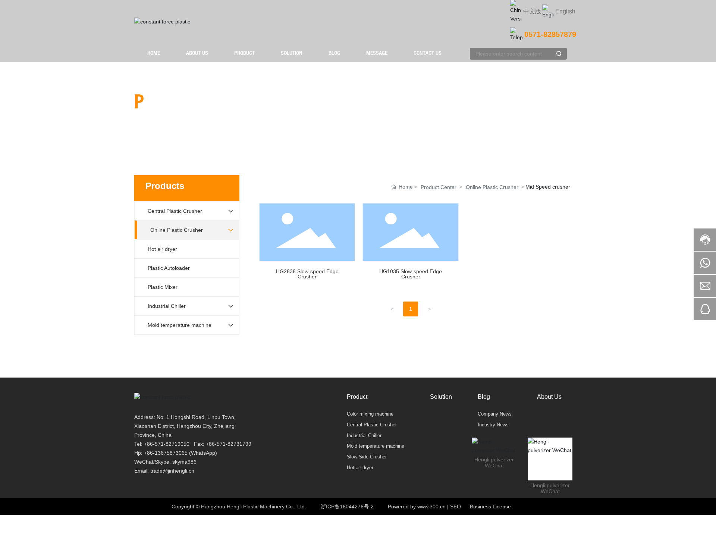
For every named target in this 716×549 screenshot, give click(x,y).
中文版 (532, 11)
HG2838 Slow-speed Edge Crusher (307, 244)
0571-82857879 (550, 34)
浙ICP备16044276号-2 (347, 506)
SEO (455, 506)
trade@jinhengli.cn (172, 471)
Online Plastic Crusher (492, 187)
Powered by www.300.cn (417, 506)
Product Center (438, 187)
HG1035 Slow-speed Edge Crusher (410, 244)
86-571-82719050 (168, 444)
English (565, 11)
